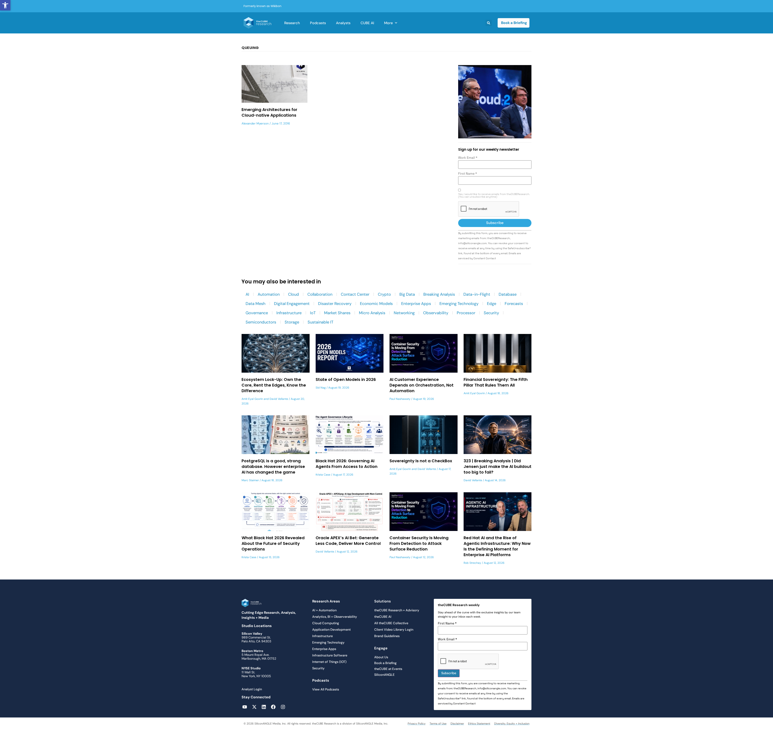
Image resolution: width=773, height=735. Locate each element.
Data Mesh (256, 303)
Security (491, 312)
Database (508, 294)
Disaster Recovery (334, 303)
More (388, 23)
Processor (466, 312)
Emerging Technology (458, 303)
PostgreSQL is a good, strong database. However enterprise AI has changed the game (273, 466)
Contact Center (355, 294)
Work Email (467, 157)
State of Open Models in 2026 (346, 379)
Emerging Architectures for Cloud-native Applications (269, 112)
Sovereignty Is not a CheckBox (421, 461)
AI (247, 294)
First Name (467, 173)
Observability (435, 312)
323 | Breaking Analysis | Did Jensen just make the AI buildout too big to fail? (497, 466)
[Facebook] (273, 707)
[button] (5, 5)
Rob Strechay (472, 563)
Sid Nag (321, 387)
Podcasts (318, 23)
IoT (313, 312)
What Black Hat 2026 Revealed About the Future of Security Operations (273, 543)
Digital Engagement (292, 303)
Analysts (343, 23)
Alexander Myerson (255, 123)
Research (292, 23)
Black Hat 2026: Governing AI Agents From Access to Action (346, 463)
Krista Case (323, 474)
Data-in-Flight (476, 294)
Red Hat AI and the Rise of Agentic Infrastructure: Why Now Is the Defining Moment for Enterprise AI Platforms (497, 546)
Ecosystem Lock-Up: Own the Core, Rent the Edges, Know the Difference (274, 385)
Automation (269, 294)
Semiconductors (261, 322)
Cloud (293, 294)
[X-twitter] (254, 707)
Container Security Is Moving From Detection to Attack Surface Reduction (419, 543)
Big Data (407, 294)
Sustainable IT (320, 322)
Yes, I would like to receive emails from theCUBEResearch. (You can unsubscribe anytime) (494, 195)
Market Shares (337, 312)
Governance (257, 312)
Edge (491, 303)
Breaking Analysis (439, 294)
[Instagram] (283, 707)
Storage (292, 322)
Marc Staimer (250, 480)
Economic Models (376, 303)
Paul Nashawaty (400, 399)
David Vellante (279, 399)
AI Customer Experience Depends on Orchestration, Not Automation (422, 385)
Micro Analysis (372, 312)
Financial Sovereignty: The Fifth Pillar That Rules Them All (496, 382)
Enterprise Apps (416, 303)
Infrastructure (289, 312)
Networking (404, 312)
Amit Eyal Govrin (252, 399)
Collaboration (319, 294)
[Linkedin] (264, 707)
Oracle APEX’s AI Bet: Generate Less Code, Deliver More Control (348, 540)
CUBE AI (367, 23)
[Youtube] (245, 707)
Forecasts (514, 303)
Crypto (384, 294)
